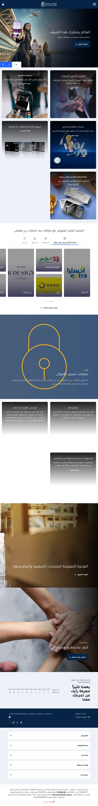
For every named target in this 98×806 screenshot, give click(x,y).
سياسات (84, 774)
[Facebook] (21, 722)
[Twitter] (17, 722)
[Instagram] (13, 722)
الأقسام (84, 735)
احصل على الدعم (79, 657)
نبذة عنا (85, 755)
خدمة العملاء (82, 745)
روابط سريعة (82, 765)
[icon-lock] (3, 4)
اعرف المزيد (83, 44)
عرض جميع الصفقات (50, 308)
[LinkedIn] (10, 720)
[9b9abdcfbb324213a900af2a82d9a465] (49, 4)
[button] (9, 64)
